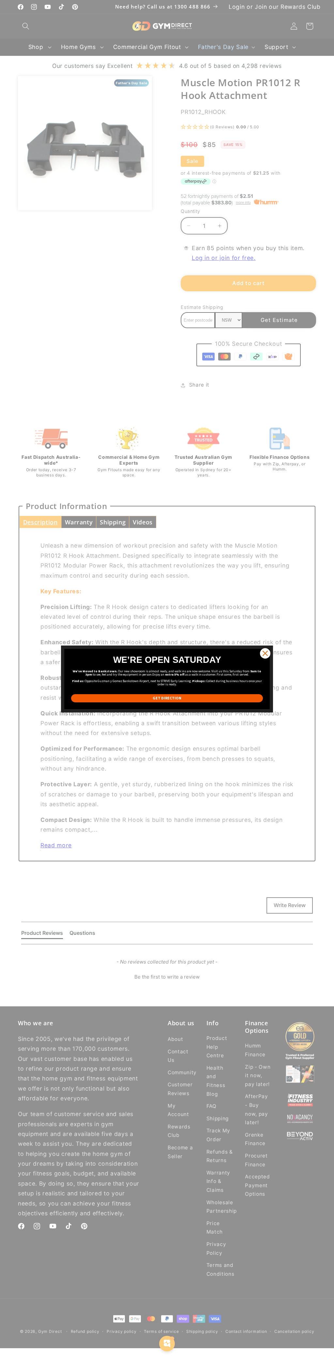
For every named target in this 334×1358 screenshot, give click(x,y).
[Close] (265, 653)
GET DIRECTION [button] (167, 697)
